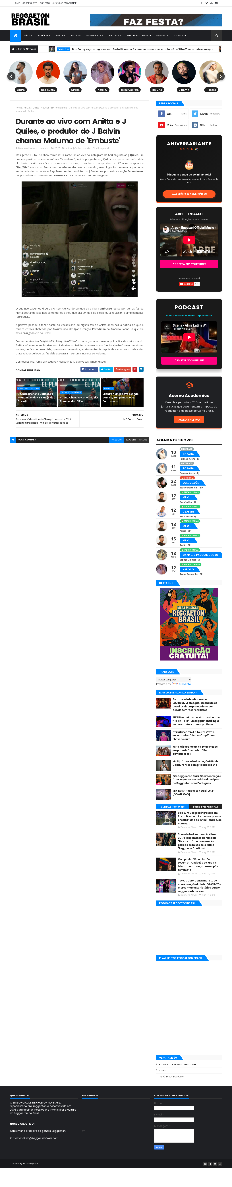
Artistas (115, 35)
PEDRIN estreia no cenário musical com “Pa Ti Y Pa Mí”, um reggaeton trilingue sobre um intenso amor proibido (196, 721)
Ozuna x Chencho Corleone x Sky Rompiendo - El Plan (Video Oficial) (36, 397)
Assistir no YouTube (189, 360)
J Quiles (35, 107)
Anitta (201, 49)
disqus (143, 439)
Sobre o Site (29, 3)
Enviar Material (138, 35)
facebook (116, 439)
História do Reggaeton (171, 1076)
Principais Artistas (205, 806)
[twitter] (207, 3)
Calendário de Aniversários (189, 194)
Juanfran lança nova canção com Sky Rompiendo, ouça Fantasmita (120, 397)
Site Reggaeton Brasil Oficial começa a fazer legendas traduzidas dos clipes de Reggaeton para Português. (197, 779)
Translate (185, 684)
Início (28, 35)
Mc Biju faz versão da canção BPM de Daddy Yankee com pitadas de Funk (195, 763)
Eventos (162, 35)
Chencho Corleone (28, 388)
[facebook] (202, 3)
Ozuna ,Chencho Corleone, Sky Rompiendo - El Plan (79, 399)
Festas (60, 35)
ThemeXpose (30, 1163)
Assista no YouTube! (189, 264)
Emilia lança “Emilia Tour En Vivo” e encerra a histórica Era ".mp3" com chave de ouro (194, 735)
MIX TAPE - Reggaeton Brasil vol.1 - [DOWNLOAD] (193, 792)
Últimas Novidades (173, 806)
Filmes (162, 1070)
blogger (131, 439)
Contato (45, 3)
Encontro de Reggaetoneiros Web (177, 1064)
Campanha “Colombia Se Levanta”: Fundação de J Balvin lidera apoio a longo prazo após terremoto (198, 864)
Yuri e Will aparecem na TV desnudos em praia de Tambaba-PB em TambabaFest (195, 750)
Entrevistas (94, 35)
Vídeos (76, 35)
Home (17, 3)
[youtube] (212, 3)
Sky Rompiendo (59, 107)
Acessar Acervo (189, 419)
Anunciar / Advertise (64, 3)
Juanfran (108, 388)
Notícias (44, 35)
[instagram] (216, 3)
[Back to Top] (220, 1164)
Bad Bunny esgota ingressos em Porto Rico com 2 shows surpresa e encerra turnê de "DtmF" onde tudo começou (112, 49)
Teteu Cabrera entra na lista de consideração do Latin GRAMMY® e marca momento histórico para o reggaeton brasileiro (199, 886)
